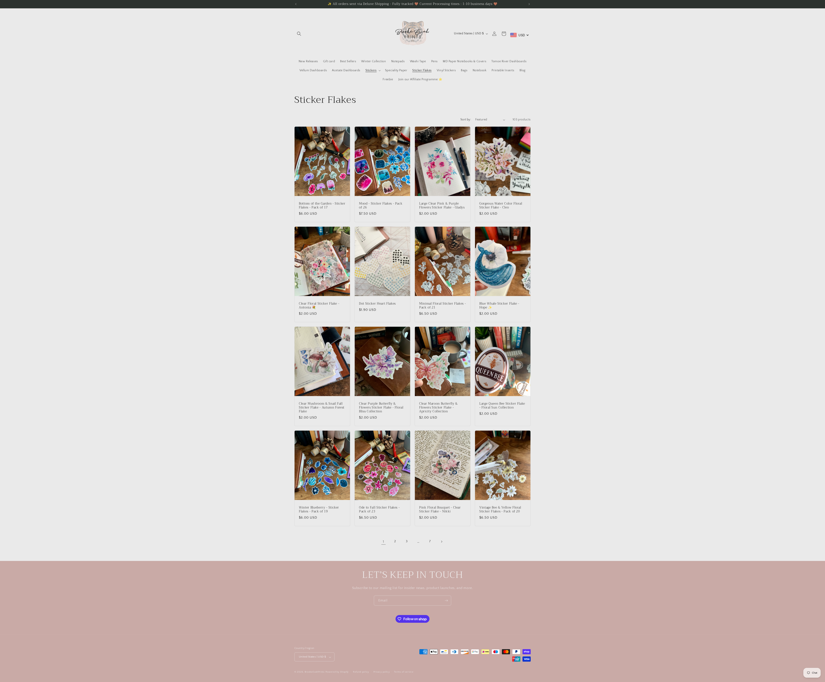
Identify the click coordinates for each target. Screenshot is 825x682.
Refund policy (361, 672)
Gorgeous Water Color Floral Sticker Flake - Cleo (500, 206)
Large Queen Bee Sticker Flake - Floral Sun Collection (502, 406)
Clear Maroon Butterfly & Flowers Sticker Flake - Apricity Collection (438, 408)
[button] (299, 33)
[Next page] (441, 541)
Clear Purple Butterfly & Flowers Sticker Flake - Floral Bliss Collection (381, 408)
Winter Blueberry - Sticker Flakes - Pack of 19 (319, 509)
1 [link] (383, 542)
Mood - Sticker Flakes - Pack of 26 (380, 206)
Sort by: (465, 119)
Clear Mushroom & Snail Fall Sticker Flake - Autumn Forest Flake (321, 408)
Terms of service (403, 672)
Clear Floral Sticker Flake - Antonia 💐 (319, 306)
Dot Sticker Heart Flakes (377, 304)
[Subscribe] (446, 600)
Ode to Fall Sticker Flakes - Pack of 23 (379, 509)
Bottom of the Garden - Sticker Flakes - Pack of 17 (322, 206)
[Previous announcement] (296, 4)
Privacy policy (381, 672)
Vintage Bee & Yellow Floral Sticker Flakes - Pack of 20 (500, 509)
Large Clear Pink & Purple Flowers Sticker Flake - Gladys (442, 206)
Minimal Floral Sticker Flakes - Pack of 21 (442, 306)
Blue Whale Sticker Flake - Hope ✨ (499, 306)
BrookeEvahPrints (315, 672)
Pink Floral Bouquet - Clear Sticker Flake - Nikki (440, 509)
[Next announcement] (529, 4)
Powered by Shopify (337, 672)
